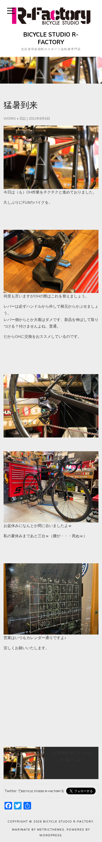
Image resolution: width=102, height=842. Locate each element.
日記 (22, 118)
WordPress (50, 835)
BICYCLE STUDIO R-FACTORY (51, 38)
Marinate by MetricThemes (38, 830)
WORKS (10, 118)
